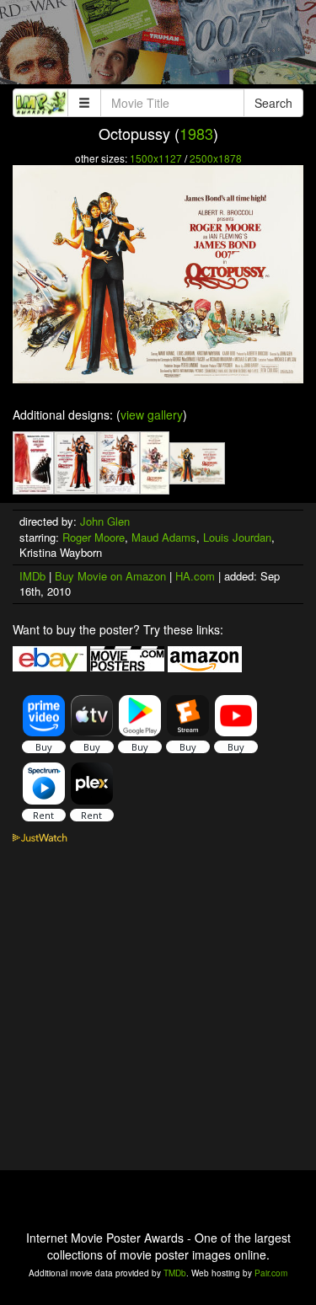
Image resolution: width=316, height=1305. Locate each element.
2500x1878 (216, 158)
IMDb (32, 576)
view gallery (152, 414)
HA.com (195, 576)
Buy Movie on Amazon (110, 576)
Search (273, 102)
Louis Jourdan (237, 537)
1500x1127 (156, 158)
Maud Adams (163, 537)
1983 (196, 133)
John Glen (105, 521)
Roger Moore (93, 537)
